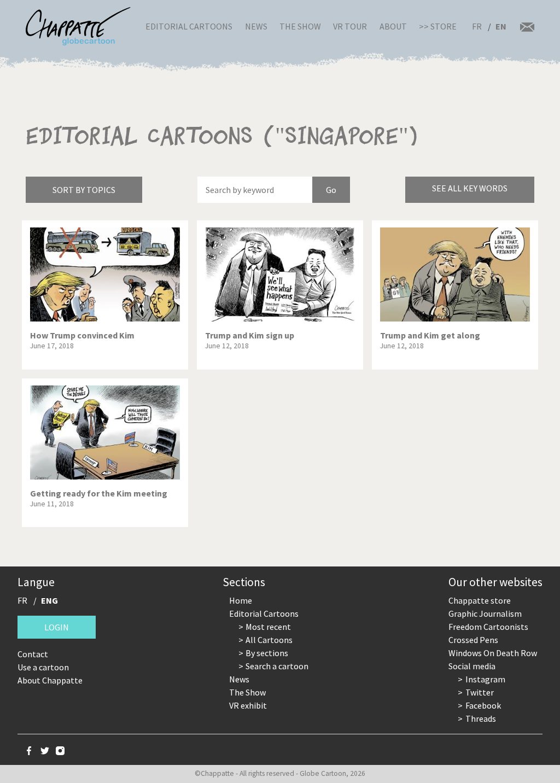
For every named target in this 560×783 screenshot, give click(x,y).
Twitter (479, 692)
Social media (471, 666)
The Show (300, 26)
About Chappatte (50, 680)
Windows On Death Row (492, 652)
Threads (480, 718)
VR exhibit (248, 705)
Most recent (268, 626)
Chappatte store (479, 600)
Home (240, 600)
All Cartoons (269, 639)
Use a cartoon (43, 667)
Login (56, 627)
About (393, 26)
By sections (267, 652)
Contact (33, 653)
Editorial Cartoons (188, 26)
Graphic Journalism (485, 613)
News (256, 26)
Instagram (485, 679)
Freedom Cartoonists (488, 626)
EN (500, 26)
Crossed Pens (473, 639)
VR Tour (350, 26)
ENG (49, 600)
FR (477, 26)
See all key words (470, 188)
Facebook (483, 705)
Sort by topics (83, 189)
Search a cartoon (277, 666)
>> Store (438, 26)
